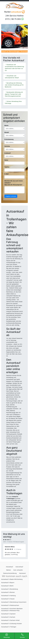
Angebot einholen (10, 196)
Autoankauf (9, 574)
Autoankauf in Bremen (8, 600)
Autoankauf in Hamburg (8, 603)
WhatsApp (16, 514)
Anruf (8, 514)
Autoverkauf (19, 574)
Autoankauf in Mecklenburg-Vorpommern (13, 610)
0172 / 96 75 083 (13, 19)
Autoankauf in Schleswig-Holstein (11, 631)
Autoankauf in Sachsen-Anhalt (10, 628)
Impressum (22, 581)
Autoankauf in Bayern (7, 590)
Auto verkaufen (18, 578)
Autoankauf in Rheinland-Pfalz (10, 618)
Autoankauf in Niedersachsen (10, 613)
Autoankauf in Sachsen (8, 625)
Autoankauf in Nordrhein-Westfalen (12, 616)
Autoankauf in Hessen (8, 606)
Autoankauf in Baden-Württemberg (11, 587)
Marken (8, 578)
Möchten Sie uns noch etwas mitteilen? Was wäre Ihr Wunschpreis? (13, 183)
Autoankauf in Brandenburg (9, 597)
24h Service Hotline (14, 15)
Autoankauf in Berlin (7, 593)
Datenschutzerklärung (10, 581)
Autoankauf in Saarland (8, 621)
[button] (3, 36)
